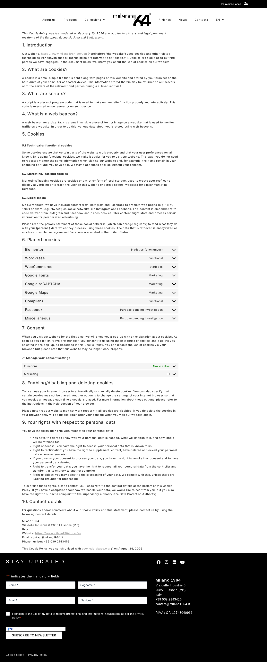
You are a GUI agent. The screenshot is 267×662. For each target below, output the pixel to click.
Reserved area (231, 4)
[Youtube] (182, 562)
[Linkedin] (174, 562)
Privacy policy (37, 654)
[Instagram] (166, 562)
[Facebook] (159, 562)
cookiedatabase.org (96, 548)
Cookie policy (15, 654)
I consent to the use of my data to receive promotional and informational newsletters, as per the (78, 615)
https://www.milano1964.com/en (64, 53)
